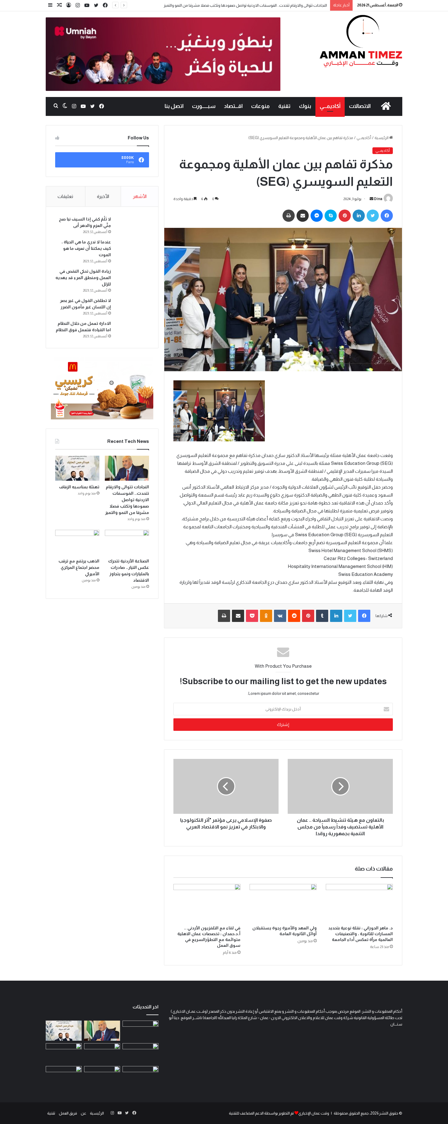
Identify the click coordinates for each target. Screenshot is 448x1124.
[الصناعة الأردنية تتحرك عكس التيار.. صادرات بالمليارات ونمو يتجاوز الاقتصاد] (127, 542)
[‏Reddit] (294, 616)
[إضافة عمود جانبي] (50, 5)
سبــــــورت (203, 106)
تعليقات (65, 196)
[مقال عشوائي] (59, 5)
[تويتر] (96, 5)
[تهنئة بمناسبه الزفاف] (77, 468)
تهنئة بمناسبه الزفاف (79, 486)
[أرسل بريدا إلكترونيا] (371, 199)
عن (83, 1113)
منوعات (260, 106)
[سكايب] (331, 216)
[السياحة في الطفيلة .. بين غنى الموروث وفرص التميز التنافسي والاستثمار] (102, 1076)
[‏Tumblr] (322, 616)
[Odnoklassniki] (266, 616)
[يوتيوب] (86, 5)
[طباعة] (289, 216)
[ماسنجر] (317, 216)
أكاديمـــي (330, 106)
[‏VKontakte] (280, 616)
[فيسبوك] (105, 5)
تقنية (284, 106)
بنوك (305, 106)
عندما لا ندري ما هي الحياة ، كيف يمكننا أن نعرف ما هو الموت (86, 248)
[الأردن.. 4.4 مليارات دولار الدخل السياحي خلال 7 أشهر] (64, 1076)
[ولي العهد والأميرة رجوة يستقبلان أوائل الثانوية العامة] (283, 903)
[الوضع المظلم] (64, 106)
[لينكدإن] (359, 216)
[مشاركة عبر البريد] (303, 216)
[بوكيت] (252, 616)
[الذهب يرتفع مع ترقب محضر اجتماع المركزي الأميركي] (77, 542)
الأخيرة (103, 196)
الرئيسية (382, 137)
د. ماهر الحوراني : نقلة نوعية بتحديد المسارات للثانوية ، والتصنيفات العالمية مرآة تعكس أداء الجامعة (360, 933)
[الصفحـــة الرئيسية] (386, 106)
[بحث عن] (55, 106)
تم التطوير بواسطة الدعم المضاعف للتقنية (261, 1113)
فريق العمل (68, 1113)
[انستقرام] (77, 5)
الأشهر (140, 196)
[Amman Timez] (360, 41)
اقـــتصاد (233, 106)
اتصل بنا (174, 106)
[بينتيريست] (345, 216)
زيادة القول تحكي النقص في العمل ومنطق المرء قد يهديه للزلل (83, 277)
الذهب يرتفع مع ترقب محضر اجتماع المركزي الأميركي (79, 567)
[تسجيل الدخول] (68, 5)
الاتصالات (360, 106)
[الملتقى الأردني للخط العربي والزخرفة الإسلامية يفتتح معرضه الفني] (64, 1053)
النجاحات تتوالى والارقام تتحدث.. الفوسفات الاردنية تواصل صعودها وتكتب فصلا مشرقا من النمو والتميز (245, 5)
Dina (378, 199)
